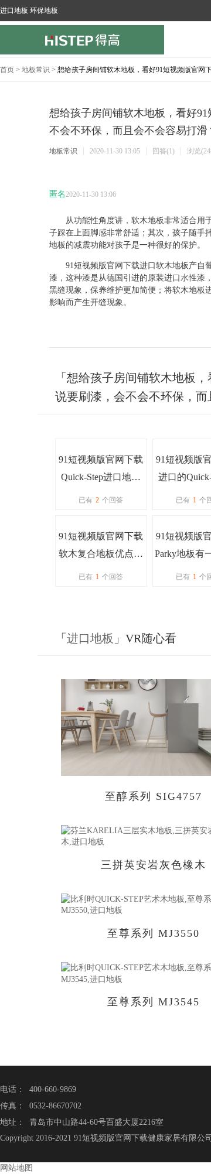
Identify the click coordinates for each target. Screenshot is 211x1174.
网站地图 (16, 1167)
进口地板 (90, 638)
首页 (7, 70)
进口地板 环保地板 (29, 10)
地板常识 (36, 70)
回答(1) (163, 151)
